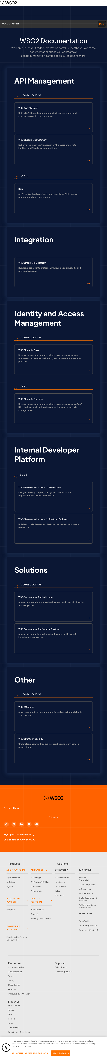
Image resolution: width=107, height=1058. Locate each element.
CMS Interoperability (88, 925)
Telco (57, 891)
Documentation (15, 971)
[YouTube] (29, 824)
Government (60, 886)
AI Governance (85, 889)
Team (10, 1014)
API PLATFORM (38, 870)
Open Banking (85, 921)
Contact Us (10, 808)
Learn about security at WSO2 (19, 839)
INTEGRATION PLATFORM (13, 900)
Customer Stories (16, 967)
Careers (11, 1019)
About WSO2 (14, 1005)
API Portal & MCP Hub (40, 882)
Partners (11, 1010)
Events (11, 976)
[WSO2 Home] (8, 3)
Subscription (61, 967)
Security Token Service (41, 918)
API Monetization (86, 893)
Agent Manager (13, 877)
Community (13, 1027)
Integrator (11, 909)
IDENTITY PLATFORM (36, 900)
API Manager (36, 877)
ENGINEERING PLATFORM (13, 928)
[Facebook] (6, 824)
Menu (102, 24)
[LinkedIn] (21, 824)
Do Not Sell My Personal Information (30, 1053)
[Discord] (36, 824)
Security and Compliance (19, 1032)
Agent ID (10, 886)
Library (11, 980)
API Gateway (36, 891)
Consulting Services (64, 971)
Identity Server (37, 909)
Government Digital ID (88, 930)
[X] (13, 824)
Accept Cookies (61, 1053)
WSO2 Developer (10, 23)
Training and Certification (19, 994)
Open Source (14, 985)
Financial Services (62, 877)
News (10, 1023)
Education (59, 895)
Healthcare (60, 882)
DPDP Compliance (87, 884)
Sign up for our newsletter (17, 834)
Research (12, 989)
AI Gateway (11, 882)
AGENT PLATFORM (16, 870)
